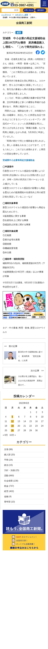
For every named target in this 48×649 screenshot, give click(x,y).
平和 (6, 460)
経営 (6, 491)
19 (12, 426)
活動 (6, 475)
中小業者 (13, 328)
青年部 (7, 502)
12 (12, 421)
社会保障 (8, 481)
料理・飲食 (24, 328)
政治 (6, 465)
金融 (6, 496)
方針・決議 (9, 470)
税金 (6, 486)
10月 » (12, 435)
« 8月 (5, 435)
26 (12, 430)
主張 (6, 449)
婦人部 (7, 454)
